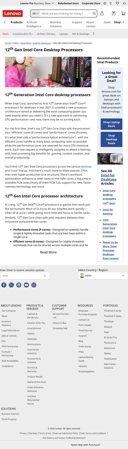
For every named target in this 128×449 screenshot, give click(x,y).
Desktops (32, 338)
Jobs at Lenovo (9, 335)
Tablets (30, 333)
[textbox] (103, 275)
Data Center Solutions (33, 351)
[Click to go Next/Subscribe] (45, 275)
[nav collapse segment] (123, 22)
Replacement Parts (36, 381)
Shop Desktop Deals (111, 139)
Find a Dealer (84, 325)
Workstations (34, 344)
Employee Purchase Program (87, 312)
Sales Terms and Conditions (93, 433)
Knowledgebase (86, 371)
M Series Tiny (110, 337)
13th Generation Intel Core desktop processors (110, 228)
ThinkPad (108, 321)
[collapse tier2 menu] (94, 34)
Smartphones (34, 328)
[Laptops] (69, 34)
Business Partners (10, 413)
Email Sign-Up (85, 330)
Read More (48, 252)
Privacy (23, 433)
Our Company (9, 310)
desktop (86, 166)
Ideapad (108, 326)
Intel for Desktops (42, 43)
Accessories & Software (34, 360)
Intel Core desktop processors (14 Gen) (109, 197)
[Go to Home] (13, 13)
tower (14, 170)
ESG (4, 341)
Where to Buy (59, 322)
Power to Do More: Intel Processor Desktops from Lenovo (110, 250)
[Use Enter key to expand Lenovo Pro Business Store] (52, 3)
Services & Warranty (32, 369)
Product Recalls (34, 376)
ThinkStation (110, 358)
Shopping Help (60, 328)
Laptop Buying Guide (85, 359)
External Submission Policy (66, 433)
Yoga (106, 332)
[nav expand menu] (5, 22)
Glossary (82, 366)
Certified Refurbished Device (33, 400)
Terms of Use (45, 433)
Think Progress (9, 419)
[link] (110, 4)
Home (8, 43)
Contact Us (83, 319)
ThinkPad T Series (112, 310)
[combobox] (35, 13)
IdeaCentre (109, 348)
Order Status (84, 346)
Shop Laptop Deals (111, 124)
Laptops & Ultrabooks (32, 315)
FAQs (15, 43)
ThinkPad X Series (113, 316)
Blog (80, 341)
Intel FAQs (26, 43)
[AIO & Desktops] (91, 34)
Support (82, 335)
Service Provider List (61, 315)
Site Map (33, 433)
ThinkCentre (110, 342)
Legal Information (11, 330)
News (4, 316)
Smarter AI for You (36, 322)
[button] (105, 3)
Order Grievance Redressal (35, 389)
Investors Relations (6, 323)
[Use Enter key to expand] (109, 13)
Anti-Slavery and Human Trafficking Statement (64, 437)
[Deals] (10, 34)
